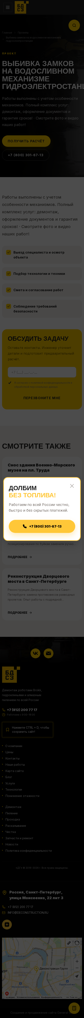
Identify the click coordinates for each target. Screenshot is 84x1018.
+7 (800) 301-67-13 (45, 526)
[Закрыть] (72, 486)
